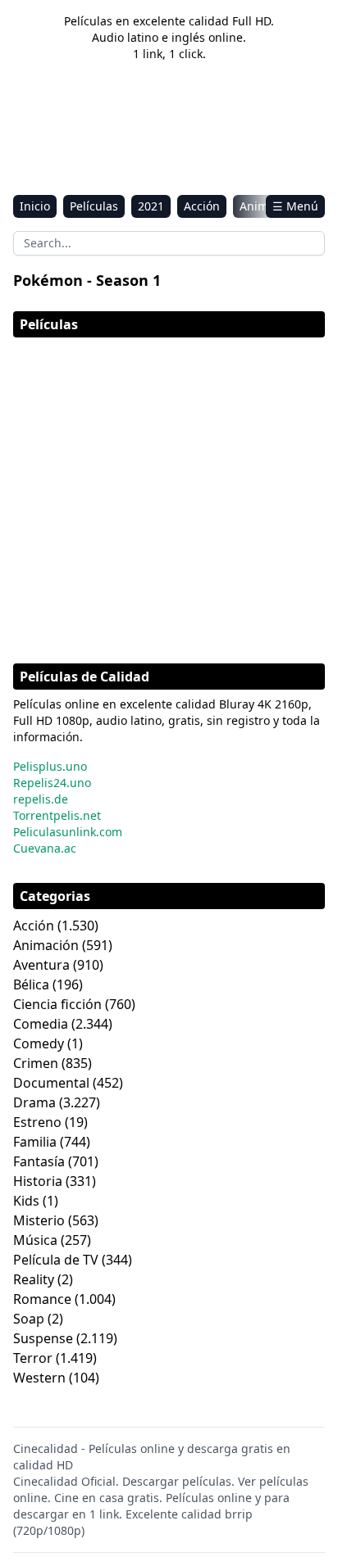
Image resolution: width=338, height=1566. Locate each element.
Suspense (43, 1338)
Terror (33, 1358)
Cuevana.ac (44, 848)
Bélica (31, 984)
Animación (46, 945)
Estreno (37, 1122)
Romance (42, 1299)
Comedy (38, 1043)
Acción (202, 206)
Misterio (39, 1220)
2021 (151, 206)
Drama (34, 1102)
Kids (26, 1201)
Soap (28, 1319)
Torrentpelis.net (57, 815)
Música (35, 1240)
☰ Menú (295, 206)
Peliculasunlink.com (67, 832)
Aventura (41, 965)
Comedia (40, 1024)
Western (39, 1378)
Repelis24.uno (52, 782)
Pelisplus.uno (50, 766)
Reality (33, 1279)
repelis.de (40, 799)
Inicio (35, 206)
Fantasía (39, 1161)
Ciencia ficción (57, 1004)
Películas (94, 206)
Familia (35, 1142)
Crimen (35, 1063)
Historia (37, 1181)
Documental (51, 1083)
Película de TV (55, 1260)
